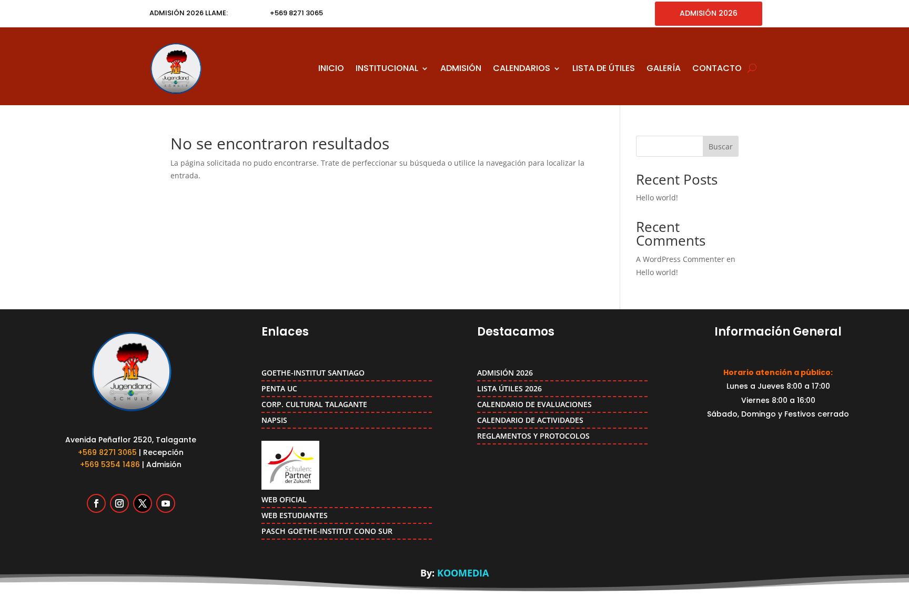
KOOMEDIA (463, 572)
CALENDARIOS (521, 68)
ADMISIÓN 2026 (709, 13)
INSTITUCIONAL (387, 68)
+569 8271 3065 (107, 452)
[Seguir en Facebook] (96, 503)
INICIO (331, 68)
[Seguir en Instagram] (119, 503)
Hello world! (657, 198)
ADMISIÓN (460, 68)
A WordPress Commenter (680, 259)
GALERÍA (664, 68)
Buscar (721, 146)
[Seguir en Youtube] (165, 503)
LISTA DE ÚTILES (603, 68)
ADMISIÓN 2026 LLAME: (188, 13)
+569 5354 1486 (110, 464)
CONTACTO (717, 68)
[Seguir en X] (142, 503)
